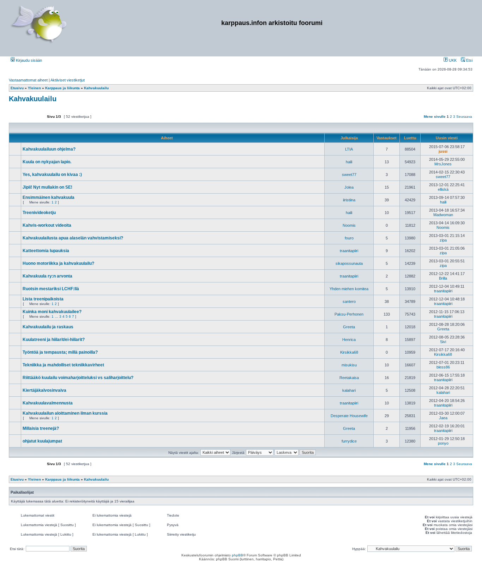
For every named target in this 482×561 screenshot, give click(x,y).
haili (349, 162)
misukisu (349, 365)
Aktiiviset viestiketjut (67, 80)
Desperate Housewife (349, 416)
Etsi (468, 60)
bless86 (443, 367)
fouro (349, 238)
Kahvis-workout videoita (47, 225)
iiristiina (349, 200)
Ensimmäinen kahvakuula (48, 197)
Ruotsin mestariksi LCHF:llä (51, 288)
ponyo (443, 443)
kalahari (349, 390)
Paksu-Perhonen (349, 314)
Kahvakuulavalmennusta (48, 403)
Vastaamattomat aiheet (28, 80)
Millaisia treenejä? (41, 428)
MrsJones (443, 164)
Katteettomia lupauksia (46, 250)
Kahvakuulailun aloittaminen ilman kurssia (65, 413)
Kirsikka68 (349, 352)
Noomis (349, 225)
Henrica (349, 339)
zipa (443, 240)
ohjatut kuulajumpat (42, 441)
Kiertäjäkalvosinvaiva (44, 390)
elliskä (443, 189)
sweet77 (349, 174)
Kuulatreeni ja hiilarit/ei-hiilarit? (54, 339)
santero (349, 301)
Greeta (349, 327)
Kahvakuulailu (32, 99)
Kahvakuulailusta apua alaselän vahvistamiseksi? (73, 238)
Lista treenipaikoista (43, 299)
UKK (452, 60)
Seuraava (464, 116)
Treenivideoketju (39, 212)
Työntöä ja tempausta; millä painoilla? (60, 352)
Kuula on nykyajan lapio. (47, 161)
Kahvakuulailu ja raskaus (48, 326)
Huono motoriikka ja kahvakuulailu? (58, 263)
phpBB (237, 555)
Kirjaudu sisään (28, 60)
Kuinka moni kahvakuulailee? (52, 311)
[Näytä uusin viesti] (451, 151)
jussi (443, 151)
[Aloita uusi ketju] (27, 120)
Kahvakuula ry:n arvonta (47, 276)
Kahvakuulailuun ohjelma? (49, 149)
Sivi (443, 342)
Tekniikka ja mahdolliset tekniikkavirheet (63, 364)
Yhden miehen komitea (349, 289)
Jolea (349, 187)
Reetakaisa (349, 378)
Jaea (443, 418)
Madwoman (443, 215)
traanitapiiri (349, 251)
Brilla (443, 278)
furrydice (349, 441)
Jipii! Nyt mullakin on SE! (47, 187)
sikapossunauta (349, 263)
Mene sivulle (435, 116)
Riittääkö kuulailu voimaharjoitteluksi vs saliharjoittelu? (78, 377)
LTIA (349, 149)
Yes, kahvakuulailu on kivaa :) (52, 174)
